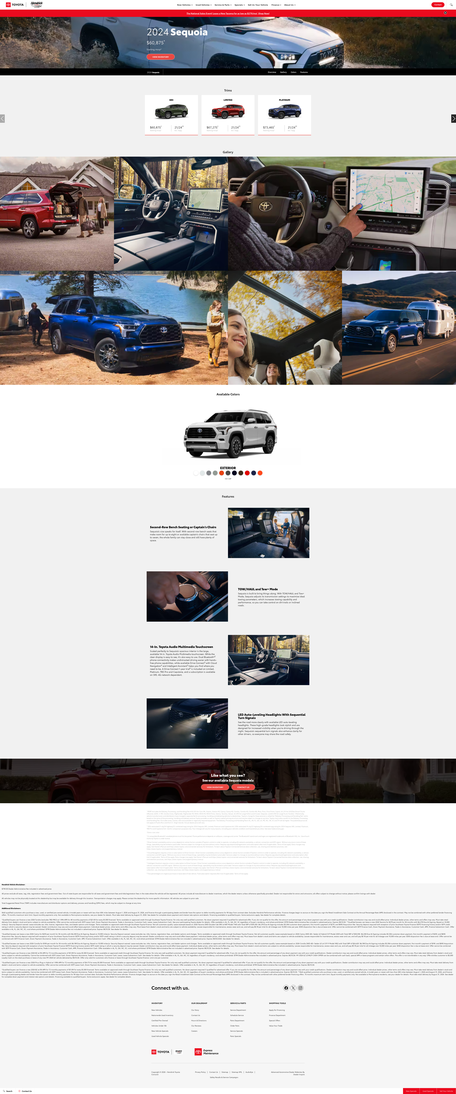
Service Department (238, 1010)
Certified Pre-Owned (160, 1020)
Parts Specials (235, 1036)
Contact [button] (438, 4)
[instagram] (300, 988)
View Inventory (160, 56)
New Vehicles (157, 1010)
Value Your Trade (275, 1025)
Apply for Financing (277, 1010)
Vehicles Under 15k (159, 1025)
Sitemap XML (237, 1072)
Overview (272, 72)
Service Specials (236, 1031)
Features (304, 72)
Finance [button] (275, 5)
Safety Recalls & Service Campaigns (224, 1077)
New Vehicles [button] (184, 5)
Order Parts (234, 1025)
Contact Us (243, 787)
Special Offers (274, 1020)
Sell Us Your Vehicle (258, 4)
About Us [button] (289, 5)
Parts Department (237, 1020)
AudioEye (249, 1072)
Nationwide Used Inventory (162, 1015)
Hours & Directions (199, 1020)
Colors (293, 72)
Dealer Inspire (299, 1074)
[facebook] (286, 988)
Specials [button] (239, 5)
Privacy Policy (200, 1072)
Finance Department (277, 1015)
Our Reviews (196, 1025)
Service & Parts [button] (222, 5)
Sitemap (225, 1072)
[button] (451, 5)
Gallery (283, 72)
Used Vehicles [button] (203, 5)
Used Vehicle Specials (160, 1036)
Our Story (195, 1010)
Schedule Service (237, 1015)
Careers (194, 1031)
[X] (293, 988)
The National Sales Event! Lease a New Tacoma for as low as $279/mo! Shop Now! (228, 13)
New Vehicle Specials (160, 1031)
